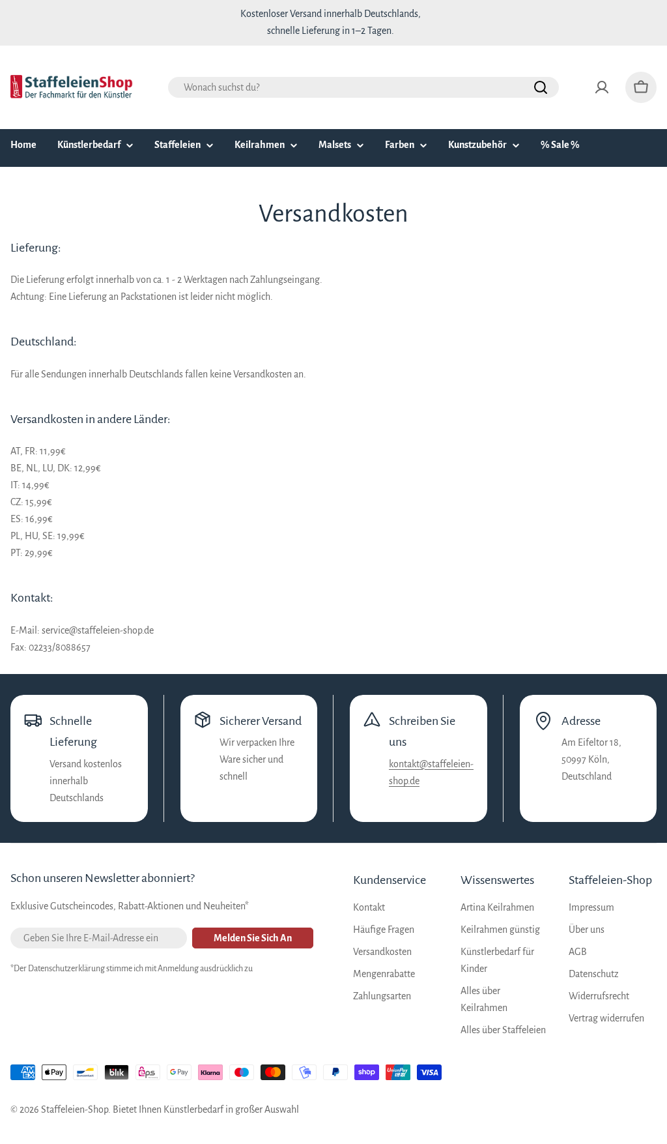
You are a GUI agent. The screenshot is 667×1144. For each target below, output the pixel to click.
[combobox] (363, 87)
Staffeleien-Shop (74, 1109)
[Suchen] (540, 87)
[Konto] (602, 87)
